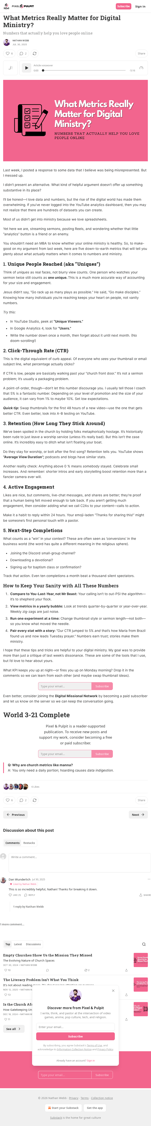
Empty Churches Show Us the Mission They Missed (47, 955)
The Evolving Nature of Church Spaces (28, 960)
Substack (56, 1118)
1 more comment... (12, 924)
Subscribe (123, 6)
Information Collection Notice (74, 1049)
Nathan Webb (21, 40)
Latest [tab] (18, 944)
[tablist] (20, 843)
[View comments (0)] (47, 970)
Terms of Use (94, 1045)
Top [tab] (8, 944)
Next (135, 815)
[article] (75, 963)
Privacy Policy (105, 1049)
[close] (113, 991)
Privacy (73, 1098)
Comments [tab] (12, 843)
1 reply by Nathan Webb (28, 906)
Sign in (140, 6)
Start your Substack (65, 1108)
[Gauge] (141, 68)
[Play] (26, 68)
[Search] (144, 944)
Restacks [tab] (29, 843)
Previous (18, 815)
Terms (85, 1098)
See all (11, 1029)
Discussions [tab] (33, 944)
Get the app (95, 1108)
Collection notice (102, 1098)
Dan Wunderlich (19, 879)
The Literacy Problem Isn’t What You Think (41, 979)
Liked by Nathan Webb (24, 883)
